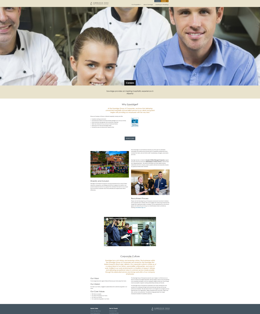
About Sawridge (148, 4)
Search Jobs (130, 138)
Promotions (158, 1)
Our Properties (136, 4)
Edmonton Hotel (113, 311)
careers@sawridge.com (140, 207)
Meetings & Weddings (161, 4)
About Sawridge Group (95, 311)
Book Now (164, 1)
